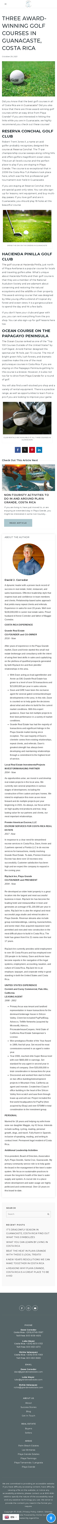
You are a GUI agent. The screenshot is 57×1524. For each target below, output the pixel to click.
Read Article (18, 523)
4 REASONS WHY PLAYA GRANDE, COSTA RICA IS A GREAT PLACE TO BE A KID (27, 1272)
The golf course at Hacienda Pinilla (21, 264)
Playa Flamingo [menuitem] (28, 1458)
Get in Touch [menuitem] (28, 1416)
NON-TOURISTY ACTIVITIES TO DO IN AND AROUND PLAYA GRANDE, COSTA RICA (26, 498)
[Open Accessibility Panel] (51, 1518)
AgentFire (34, 1518)
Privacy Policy (29, 1512)
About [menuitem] (28, 1403)
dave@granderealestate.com (28, 1372)
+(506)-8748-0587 (34, 1332)
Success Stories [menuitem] (28, 1407)
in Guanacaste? (29, 105)
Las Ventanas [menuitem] (28, 1450)
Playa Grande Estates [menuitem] (28, 1454)
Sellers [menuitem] (28, 1433)
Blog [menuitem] (28, 1411)
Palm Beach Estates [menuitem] (28, 1445)
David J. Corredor (16, 580)
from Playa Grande (30, 376)
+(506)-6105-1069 (34, 1355)
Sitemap (48, 1512)
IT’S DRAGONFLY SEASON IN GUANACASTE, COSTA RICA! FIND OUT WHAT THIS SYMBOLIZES (27, 1233)
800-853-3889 (33, 1358)
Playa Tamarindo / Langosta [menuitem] (28, 1462)
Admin (40, 1512)
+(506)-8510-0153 (34, 1343)
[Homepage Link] (28, 4)
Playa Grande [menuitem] (28, 1467)
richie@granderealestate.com (28, 1387)
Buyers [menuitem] (28, 1428)
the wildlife (26, 291)
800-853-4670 (33, 1347)
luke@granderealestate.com (29, 1379)
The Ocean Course (12, 341)
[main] (28, 650)
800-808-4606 (33, 1335)
